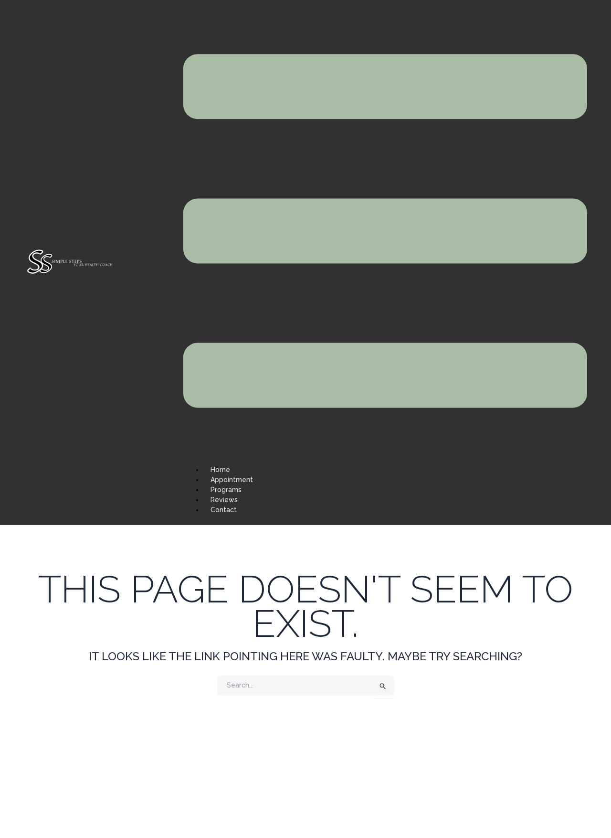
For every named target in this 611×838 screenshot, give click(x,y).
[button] (385, 232)
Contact (224, 510)
